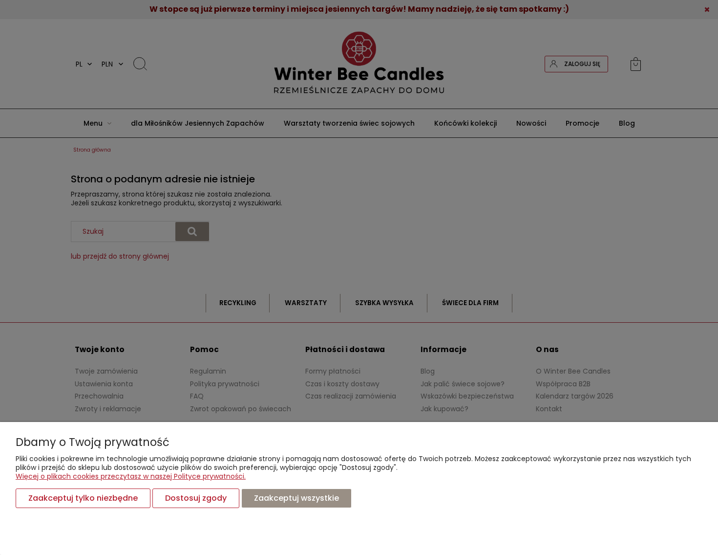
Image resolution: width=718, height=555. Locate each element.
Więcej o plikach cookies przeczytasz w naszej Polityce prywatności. (131, 476)
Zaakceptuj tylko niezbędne (83, 498)
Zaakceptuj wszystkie (296, 498)
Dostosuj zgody (196, 498)
